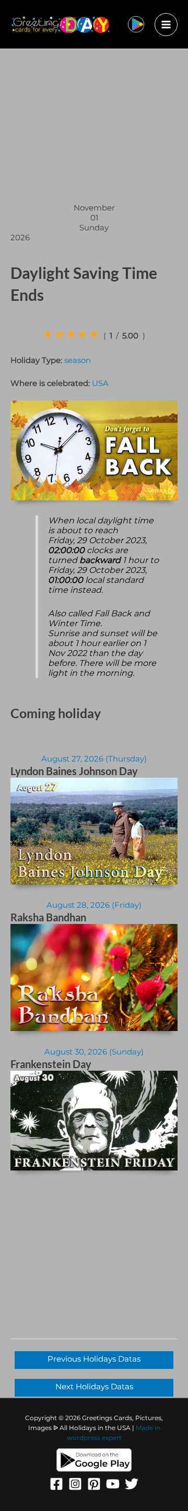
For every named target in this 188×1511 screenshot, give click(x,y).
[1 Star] (48, 334)
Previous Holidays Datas (94, 1359)
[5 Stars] (94, 334)
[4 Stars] (82, 334)
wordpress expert (94, 1438)
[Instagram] (75, 1484)
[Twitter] (131, 1484)
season (77, 360)
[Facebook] (56, 1484)
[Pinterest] (94, 1484)
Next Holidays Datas (94, 1386)
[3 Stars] (71, 334)
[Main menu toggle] (166, 24)
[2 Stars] (59, 334)
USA (100, 383)
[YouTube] (113, 1484)
